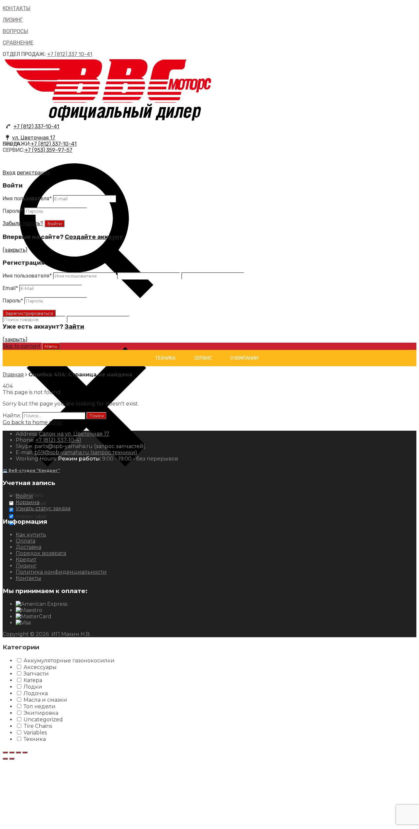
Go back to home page (33, 422)
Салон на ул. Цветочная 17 (74, 434)
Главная (13, 374)
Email (10, 288)
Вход (9, 173)
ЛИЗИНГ (13, 20)
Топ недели (40, 706)
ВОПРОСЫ (15, 31)
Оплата (25, 541)
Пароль (13, 211)
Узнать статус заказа (43, 508)
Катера (33, 680)
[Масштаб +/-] (24, 752)
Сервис (203, 358)
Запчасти (36, 674)
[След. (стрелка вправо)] (11, 759)
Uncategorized (43, 719)
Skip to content (22, 346)
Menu (51, 346)
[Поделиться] (11, 752)
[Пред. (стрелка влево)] (5, 759)
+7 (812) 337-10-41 (36, 126)
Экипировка (41, 713)
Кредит (26, 559)
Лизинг (26, 566)
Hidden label (31, 517)
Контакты (28, 578)
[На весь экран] (18, 752)
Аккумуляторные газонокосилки (69, 661)
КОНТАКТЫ (16, 8)
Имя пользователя (27, 198)
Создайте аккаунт (94, 237)
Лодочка (36, 693)
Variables (35, 733)
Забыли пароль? (23, 223)
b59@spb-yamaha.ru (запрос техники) (85, 452)
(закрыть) (15, 250)
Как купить (31, 535)
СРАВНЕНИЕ (18, 43)
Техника (165, 358)
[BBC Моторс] (108, 120)
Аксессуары (40, 667)
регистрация (33, 173)
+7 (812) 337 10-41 (69, 54)
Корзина (27, 502)
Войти (24, 496)
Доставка (28, 547)
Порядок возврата (41, 553)
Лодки (33, 687)
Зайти (74, 326)
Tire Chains (38, 726)
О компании (244, 358)
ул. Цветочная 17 (33, 138)
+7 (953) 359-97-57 (48, 150)
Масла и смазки (45, 700)
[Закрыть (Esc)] (5, 752)
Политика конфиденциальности (61, 572)
